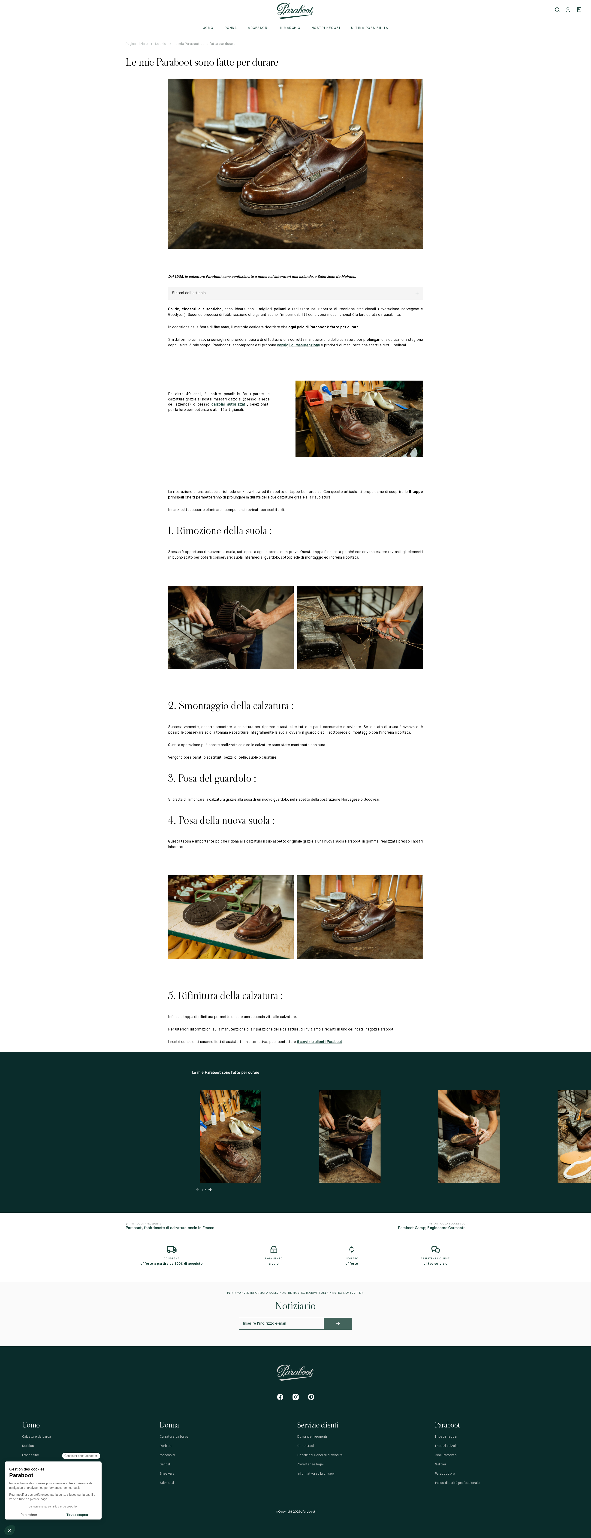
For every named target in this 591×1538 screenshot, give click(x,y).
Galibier (440, 1464)
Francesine (30, 1455)
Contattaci (305, 1446)
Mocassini (167, 1455)
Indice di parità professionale (457, 1483)
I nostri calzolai (446, 1446)
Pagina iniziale (137, 44)
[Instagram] (295, 1397)
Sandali (165, 1464)
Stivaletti (167, 1483)
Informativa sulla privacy (316, 1473)
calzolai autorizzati (229, 404)
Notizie (160, 44)
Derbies (28, 1446)
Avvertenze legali (310, 1464)
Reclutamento (446, 1455)
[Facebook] (280, 1397)
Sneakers (167, 1473)
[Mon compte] (569, 10)
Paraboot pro (445, 1473)
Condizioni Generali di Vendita (320, 1455)
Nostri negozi (326, 28)
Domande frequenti (312, 1436)
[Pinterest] (311, 1397)
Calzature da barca (36, 1436)
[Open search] (558, 10)
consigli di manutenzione (298, 345)
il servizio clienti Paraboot (319, 1042)
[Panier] (580, 10)
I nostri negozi (446, 1436)
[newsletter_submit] (338, 1324)
